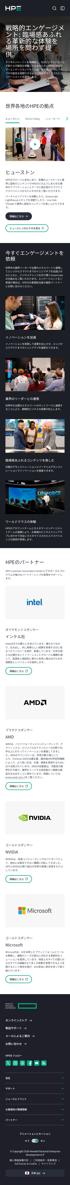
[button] (54, 8)
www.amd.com (14, 777)
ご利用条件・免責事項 (45, 1160)
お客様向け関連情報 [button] (16, 1109)
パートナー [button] (11, 1120)
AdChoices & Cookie (26, 1163)
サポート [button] (10, 1088)
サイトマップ (48, 1163)
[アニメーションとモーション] (35, 1141)
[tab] (12, 118)
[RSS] (44, 1063)
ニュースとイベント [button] (16, 1099)
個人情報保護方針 (19, 1160)
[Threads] (22, 1063)
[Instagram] (15, 1063)
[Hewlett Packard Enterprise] (13, 8)
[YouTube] (36, 1063)
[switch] (35, 1141)
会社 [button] (7, 1078)
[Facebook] (29, 1063)
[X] (8, 1063)
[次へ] (67, 118)
